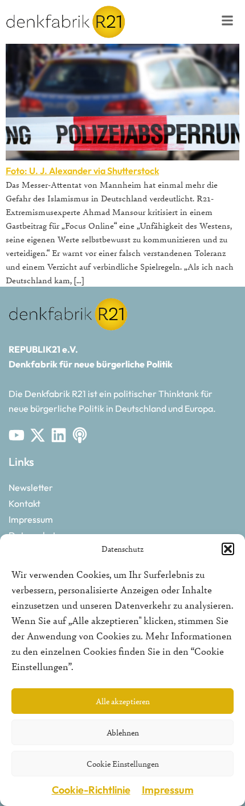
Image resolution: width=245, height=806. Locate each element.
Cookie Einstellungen (123, 763)
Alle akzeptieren (123, 701)
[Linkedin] (59, 435)
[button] (228, 549)
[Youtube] (16, 435)
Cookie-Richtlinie (91, 789)
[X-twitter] (38, 435)
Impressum (168, 789)
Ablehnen (123, 732)
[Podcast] (80, 435)
